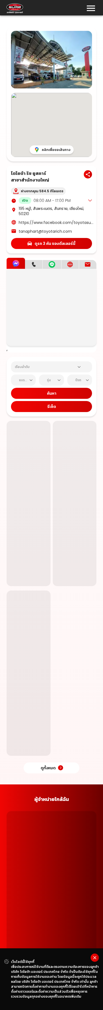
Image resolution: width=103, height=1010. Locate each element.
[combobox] (44, 366)
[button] (55, 200)
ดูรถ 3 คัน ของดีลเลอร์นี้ (55, 243)
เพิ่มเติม (75, 996)
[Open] (79, 367)
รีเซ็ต (51, 406)
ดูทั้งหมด (48, 858)
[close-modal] (95, 958)
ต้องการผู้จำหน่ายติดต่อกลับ (28, 611)
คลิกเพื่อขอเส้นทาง (56, 149)
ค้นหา (51, 393)
